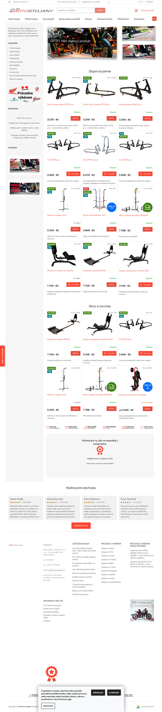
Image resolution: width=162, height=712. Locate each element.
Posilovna (13, 68)
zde (69, 699)
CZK (139, 2)
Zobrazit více (81, 525)
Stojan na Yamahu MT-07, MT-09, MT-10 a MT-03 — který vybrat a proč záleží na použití (141, 564)
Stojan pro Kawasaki (109, 571)
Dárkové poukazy (16, 79)
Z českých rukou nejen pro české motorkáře (82, 585)
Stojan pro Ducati (107, 548)
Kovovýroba (14, 72)
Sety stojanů (14, 55)
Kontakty (46, 621)
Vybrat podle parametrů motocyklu (22, 75)
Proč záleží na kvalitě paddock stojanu (84, 558)
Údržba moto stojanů (91, 2)
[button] (51, 43)
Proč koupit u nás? (3, 356)
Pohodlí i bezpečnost (80, 594)
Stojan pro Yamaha (108, 574)
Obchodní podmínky (51, 612)
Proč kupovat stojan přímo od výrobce (83, 564)
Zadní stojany (14, 51)
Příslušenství (14, 58)
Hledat (100, 10)
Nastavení (48, 705)
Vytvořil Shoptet (148, 706)
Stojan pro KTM (107, 552)
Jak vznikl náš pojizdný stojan (83, 569)
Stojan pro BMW (107, 563)
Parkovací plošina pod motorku (84, 573)
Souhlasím (114, 692)
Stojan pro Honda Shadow (111, 582)
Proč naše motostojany (67, 2)
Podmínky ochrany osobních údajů (54, 616)
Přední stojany (14, 48)
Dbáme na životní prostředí (82, 591)
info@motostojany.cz (56, 570)
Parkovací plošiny (16, 62)
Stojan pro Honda (107, 578)
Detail (75, 118)
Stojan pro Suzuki (107, 556)
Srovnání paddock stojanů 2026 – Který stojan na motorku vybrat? (84, 551)
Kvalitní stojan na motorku (82, 577)
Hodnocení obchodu (81, 488)
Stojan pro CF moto (108, 567)
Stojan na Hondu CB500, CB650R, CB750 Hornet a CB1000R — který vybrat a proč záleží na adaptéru (142, 554)
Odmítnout (98, 692)
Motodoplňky (14, 65)
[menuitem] (14, 19)
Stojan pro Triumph (108, 559)
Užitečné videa (78, 581)
